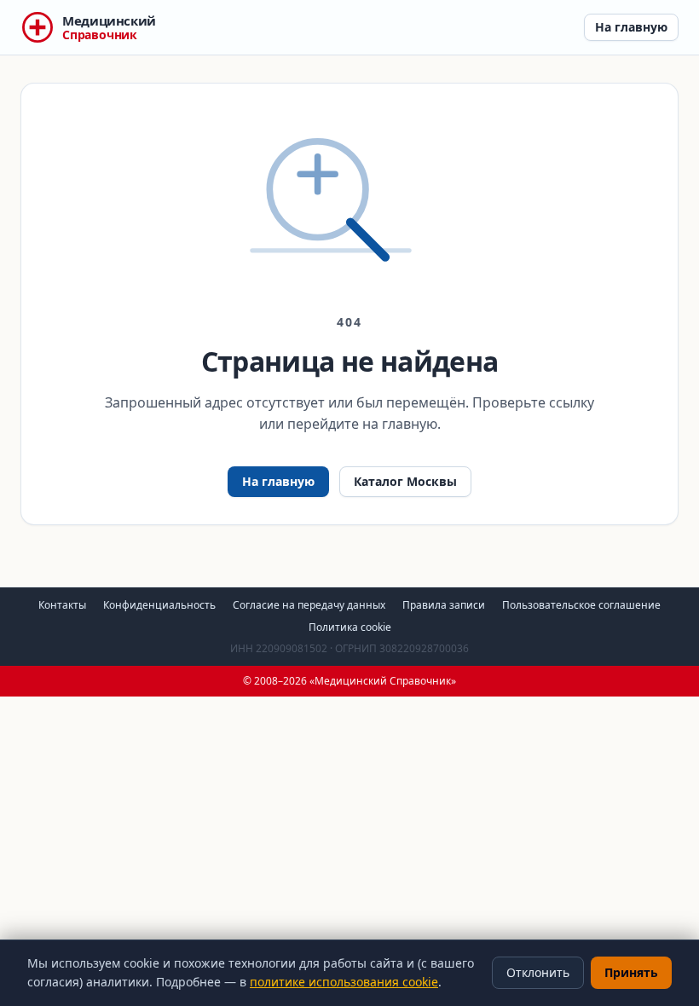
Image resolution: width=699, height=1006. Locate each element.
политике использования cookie (344, 982)
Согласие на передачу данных (309, 605)
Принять (631, 972)
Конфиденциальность (159, 605)
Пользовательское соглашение (581, 605)
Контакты (62, 605)
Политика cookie (350, 627)
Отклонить (537, 972)
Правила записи (443, 605)
